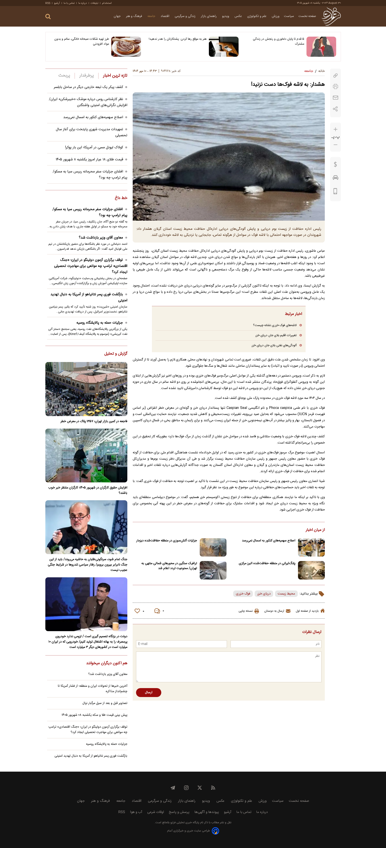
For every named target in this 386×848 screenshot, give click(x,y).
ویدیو (226, 16)
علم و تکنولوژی (257, 16)
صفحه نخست (307, 16)
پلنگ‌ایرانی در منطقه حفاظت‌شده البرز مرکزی (267, 563)
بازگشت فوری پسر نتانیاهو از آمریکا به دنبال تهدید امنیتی (88, 297)
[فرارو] (331, 16)
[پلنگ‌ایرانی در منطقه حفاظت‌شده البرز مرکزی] (311, 570)
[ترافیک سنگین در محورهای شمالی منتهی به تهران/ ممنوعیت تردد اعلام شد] (213, 570)
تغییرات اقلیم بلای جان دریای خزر (276, 335)
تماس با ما (69, 3)
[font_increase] (335, 129)
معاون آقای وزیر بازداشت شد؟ (101, 238)
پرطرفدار (86, 76)
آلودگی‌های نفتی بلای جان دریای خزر (274, 345)
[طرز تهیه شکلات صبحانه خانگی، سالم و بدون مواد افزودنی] (126, 47)
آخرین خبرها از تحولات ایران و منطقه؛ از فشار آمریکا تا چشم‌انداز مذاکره (92, 688)
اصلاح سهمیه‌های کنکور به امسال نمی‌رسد (268, 540)
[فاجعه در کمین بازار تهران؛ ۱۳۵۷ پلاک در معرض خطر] (86, 389)
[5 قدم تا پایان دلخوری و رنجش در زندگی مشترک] (321, 47)
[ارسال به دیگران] (335, 98)
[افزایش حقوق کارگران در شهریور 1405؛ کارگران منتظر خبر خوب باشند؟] (86, 455)
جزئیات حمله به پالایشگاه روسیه (99, 323)
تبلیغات (94, 3)
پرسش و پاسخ (179, 812)
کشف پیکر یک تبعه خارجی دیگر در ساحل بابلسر (88, 87)
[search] (48, 16)
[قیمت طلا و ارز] (335, 165)
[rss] (213, 787)
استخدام (107, 3)
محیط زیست (286, 594)
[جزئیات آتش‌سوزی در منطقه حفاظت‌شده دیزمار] (213, 547)
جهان (118, 16)
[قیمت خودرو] (335, 178)
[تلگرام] (173, 787)
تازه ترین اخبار (115, 76)
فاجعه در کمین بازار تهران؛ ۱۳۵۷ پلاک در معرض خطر (94, 421)
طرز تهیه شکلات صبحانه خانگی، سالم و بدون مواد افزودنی (81, 41)
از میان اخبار (315, 530)
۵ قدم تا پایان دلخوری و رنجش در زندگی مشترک (278, 41)
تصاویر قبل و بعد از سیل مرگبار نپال (104, 703)
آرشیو (57, 3)
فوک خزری (243, 594)
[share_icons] (335, 109)
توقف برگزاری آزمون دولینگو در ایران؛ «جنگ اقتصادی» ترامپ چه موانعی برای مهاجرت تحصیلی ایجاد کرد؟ (90, 266)
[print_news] (335, 87)
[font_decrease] (335, 145)
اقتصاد (165, 16)
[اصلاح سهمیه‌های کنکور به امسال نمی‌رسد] (311, 547)
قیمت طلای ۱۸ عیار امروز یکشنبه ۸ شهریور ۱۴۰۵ (89, 160)
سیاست (289, 16)
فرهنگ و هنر (134, 16)
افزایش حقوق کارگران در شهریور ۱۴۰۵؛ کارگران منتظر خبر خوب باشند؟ (87, 490)
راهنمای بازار (209, 16)
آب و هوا (136, 812)
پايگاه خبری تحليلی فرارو (184, 822)
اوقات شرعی (155, 812)
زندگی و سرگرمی (185, 16)
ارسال (148, 692)
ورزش (275, 16)
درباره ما (82, 3)
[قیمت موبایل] (335, 192)
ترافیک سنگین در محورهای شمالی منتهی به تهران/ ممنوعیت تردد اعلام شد (169, 566)
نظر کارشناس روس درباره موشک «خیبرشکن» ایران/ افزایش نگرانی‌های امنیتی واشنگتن (88, 102)
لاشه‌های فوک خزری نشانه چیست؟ (275, 325)
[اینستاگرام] (186, 787)
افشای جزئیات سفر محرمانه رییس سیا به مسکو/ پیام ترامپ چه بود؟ (89, 212)
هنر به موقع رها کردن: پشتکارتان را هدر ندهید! (178, 39)
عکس (239, 16)
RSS (47, 3)
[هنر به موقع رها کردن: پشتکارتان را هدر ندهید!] (224, 47)
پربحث (64, 76)
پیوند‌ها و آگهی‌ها (206, 812)
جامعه (151, 16)
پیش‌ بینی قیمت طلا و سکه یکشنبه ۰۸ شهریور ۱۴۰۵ (94, 715)
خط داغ (121, 198)
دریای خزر (264, 594)
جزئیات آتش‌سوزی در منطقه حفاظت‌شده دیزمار (166, 540)
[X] (199, 787)
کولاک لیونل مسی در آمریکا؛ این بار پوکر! (94, 147)
